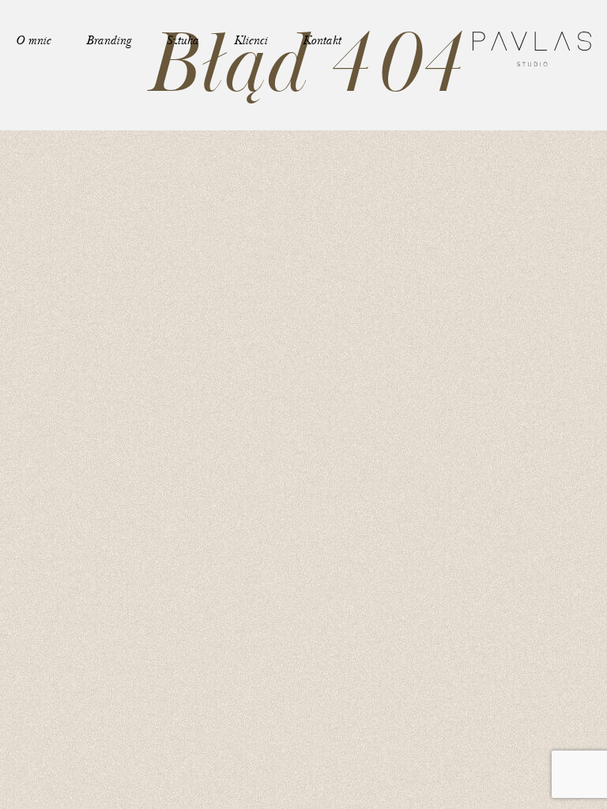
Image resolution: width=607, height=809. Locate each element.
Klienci (250, 40)
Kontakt (322, 40)
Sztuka (182, 40)
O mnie (33, 40)
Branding (108, 40)
